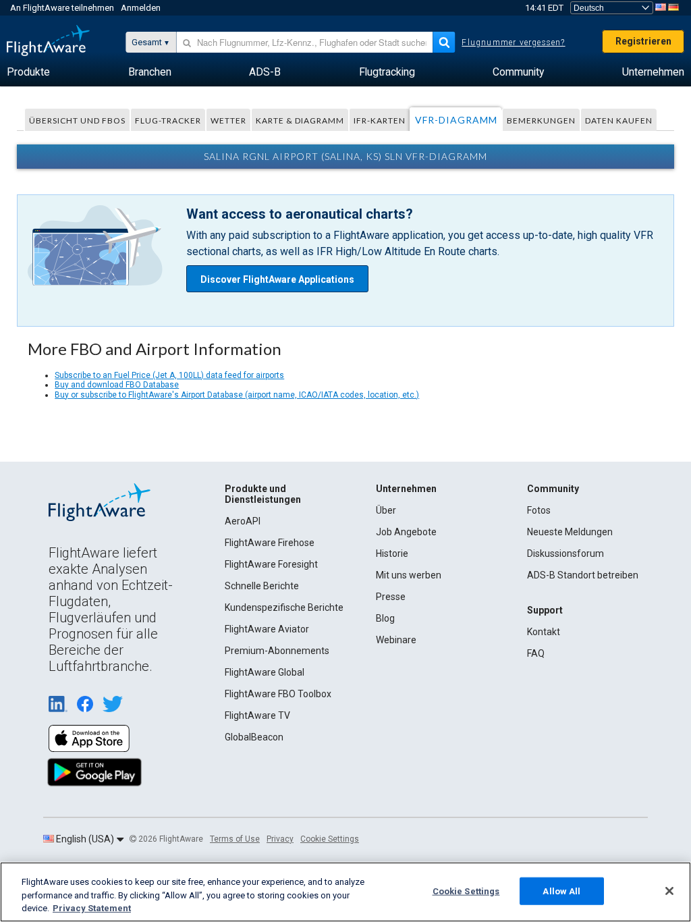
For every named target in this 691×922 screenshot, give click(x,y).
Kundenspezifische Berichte (284, 607)
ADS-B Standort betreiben (582, 575)
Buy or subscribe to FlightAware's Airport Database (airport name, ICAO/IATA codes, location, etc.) (237, 395)
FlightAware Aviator (267, 629)
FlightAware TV (257, 715)
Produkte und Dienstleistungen (263, 494)
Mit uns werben (408, 575)
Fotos (539, 510)
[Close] (669, 891)
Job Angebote (406, 531)
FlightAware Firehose (269, 542)
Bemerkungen (541, 120)
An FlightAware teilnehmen (62, 8)
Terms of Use (235, 839)
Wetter (228, 120)
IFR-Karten (380, 120)
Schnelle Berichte (262, 585)
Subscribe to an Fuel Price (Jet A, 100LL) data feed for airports (169, 375)
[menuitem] (28, 72)
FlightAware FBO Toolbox (278, 693)
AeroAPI (242, 521)
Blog (385, 618)
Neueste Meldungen (570, 531)
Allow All (561, 891)
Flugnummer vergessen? (513, 42)
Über (386, 510)
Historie (392, 553)
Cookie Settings (329, 839)
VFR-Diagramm (456, 120)
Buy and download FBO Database (117, 384)
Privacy (280, 839)
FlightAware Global (264, 672)
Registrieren (643, 41)
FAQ (536, 653)
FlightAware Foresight (271, 564)
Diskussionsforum (565, 553)
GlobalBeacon (254, 737)
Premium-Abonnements (277, 650)
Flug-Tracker (168, 120)
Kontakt (543, 631)
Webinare (396, 639)
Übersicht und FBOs (77, 120)
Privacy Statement (92, 908)
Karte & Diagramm (300, 120)
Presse (391, 596)
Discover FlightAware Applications (277, 279)
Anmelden (141, 8)
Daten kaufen (619, 120)
